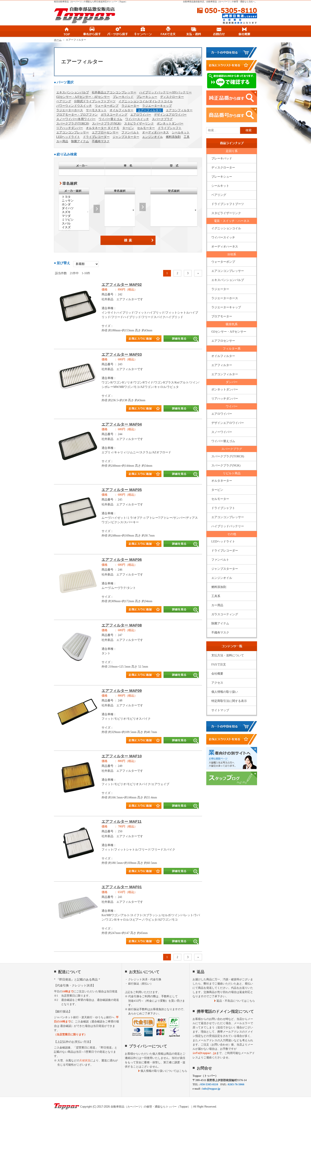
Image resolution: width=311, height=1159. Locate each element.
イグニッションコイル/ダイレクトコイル (145, 101)
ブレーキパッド (123, 96)
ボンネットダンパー (170, 123)
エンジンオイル (152, 136)
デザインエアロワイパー (170, 114)
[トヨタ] (74, 197)
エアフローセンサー (105, 132)
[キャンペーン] (143, 31)
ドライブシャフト (170, 128)
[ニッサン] (74, 201)
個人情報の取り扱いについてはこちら (163, 1070)
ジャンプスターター (126, 136)
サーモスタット (96, 110)
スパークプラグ (162, 119)
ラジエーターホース (69, 110)
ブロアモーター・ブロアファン (77, 114)
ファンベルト (130, 132)
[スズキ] (74, 212)
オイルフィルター (121, 110)
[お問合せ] (219, 31)
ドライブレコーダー (96, 136)
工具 (187, 136)
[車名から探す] (92, 31)
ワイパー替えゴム (110, 119)
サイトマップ (220, 710)
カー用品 (62, 141)
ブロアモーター (221, 316)
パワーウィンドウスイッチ (74, 105)
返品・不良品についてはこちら (235, 1000)
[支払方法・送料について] (193, 31)
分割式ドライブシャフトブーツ (95, 101)
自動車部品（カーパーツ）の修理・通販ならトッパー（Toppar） (150, 1106)
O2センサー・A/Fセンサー (228, 331)
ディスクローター (172, 96)
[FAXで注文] (168, 31)
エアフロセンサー (223, 340)
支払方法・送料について (227, 655)
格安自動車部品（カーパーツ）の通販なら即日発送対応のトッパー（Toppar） (90, 1)
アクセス (217, 682)
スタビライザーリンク (139, 123)
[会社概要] (244, 31)
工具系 (215, 596)
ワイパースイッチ (137, 119)
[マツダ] (74, 216)
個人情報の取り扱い (224, 691)
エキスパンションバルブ (72, 92)
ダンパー (232, 382)
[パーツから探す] (117, 31)
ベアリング (63, 101)
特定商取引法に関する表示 (229, 701)
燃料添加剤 (173, 136)
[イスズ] (74, 227)
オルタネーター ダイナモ (102, 128)
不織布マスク (101, 141)
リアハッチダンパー (69, 128)
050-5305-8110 (227, 11)
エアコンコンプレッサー (72, 132)
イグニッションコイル (226, 228)
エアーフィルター (149, 110)
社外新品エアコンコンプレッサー (114, 92)
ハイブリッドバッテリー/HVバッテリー (165, 92)
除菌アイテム (80, 141)
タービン (128, 128)
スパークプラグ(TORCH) (72, 123)
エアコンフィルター (179, 110)
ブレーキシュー (146, 96)
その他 (231, 534)
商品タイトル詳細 (128, 314)
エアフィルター (221, 365)
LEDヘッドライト (68, 136)
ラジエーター (130, 105)
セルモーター (146, 128)
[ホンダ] (74, 204)
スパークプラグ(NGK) (106, 123)
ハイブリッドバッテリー (227, 526)
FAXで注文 (218, 664)
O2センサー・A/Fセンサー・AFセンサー (83, 96)
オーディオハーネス (155, 132)
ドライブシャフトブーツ (227, 204)
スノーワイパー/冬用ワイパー (76, 119)
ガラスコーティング (114, 114)
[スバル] (74, 223)
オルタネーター (221, 480)
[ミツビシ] (74, 220)
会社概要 (217, 673)
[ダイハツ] (74, 208)
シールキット (181, 132)
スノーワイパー (221, 432)
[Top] (66, 31)
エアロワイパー (140, 114)
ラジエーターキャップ (157, 105)
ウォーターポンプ (106, 105)
